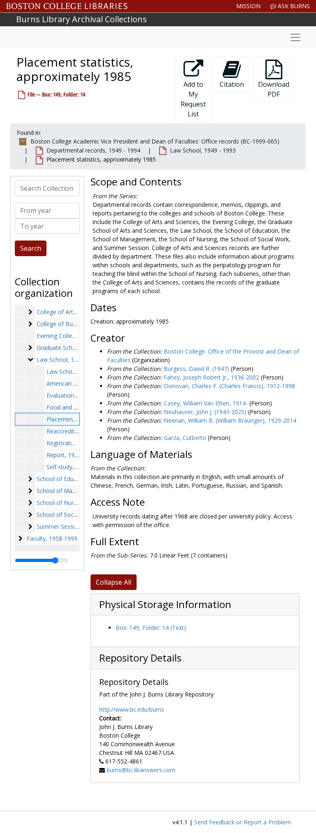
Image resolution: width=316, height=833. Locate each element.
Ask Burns (293, 6)
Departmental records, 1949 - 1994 (93, 150)
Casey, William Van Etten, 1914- (206, 403)
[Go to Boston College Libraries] (67, 6)
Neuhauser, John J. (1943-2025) (205, 412)
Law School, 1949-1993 (68, 359)
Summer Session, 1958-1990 (75, 526)
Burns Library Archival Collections (81, 19)
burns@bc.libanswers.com (141, 770)
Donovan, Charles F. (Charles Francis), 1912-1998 (229, 386)
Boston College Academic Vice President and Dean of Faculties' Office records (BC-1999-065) (154, 141)
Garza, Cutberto (185, 438)
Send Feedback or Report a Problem (242, 822)
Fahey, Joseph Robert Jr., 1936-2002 (211, 377)
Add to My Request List (193, 99)
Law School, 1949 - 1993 (203, 150)
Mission (248, 6)
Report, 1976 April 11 (74, 455)
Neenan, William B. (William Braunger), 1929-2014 (230, 420)
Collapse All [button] (113, 582)
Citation (232, 84)
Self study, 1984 (67, 467)
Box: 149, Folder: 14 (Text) (151, 628)
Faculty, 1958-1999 (52, 538)
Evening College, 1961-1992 (73, 336)
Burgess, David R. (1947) (196, 369)
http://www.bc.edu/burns (131, 709)
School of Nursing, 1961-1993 (76, 503)
